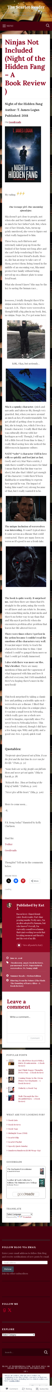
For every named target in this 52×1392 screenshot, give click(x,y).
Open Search (47, 26)
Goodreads (15, 122)
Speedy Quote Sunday (18, 1146)
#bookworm (16, 962)
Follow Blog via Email (19, 1247)
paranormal (16, 965)
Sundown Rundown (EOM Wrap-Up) (24, 1150)
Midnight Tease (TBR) (17, 1133)
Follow (7, 1269)
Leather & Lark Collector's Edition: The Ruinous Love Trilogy (22, 1181)
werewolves (16, 968)
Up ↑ (26, 1371)
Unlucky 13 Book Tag (27, 1088)
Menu (9, 25)
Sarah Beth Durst (14, 1171)
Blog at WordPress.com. (16, 1366)
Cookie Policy (14, 1380)
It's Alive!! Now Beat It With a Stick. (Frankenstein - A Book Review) (31, 1063)
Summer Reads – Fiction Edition (25, 975)
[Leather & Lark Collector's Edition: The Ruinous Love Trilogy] (42, 1186)
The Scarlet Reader (26, 7)
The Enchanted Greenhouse (19, 1169)
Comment (35, 1038)
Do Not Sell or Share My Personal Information (29, 1367)
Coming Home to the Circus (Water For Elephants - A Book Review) (30, 1080)
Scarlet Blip (13, 1137)
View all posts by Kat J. (32, 945)
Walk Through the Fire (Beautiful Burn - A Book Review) (29, 1099)
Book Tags (13, 1128)
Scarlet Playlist (15, 1141)
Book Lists (13, 1120)
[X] (9, 1310)
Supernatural (35, 965)
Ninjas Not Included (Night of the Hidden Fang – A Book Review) (25, 66)
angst (25, 962)
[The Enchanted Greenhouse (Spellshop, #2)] (42, 1174)
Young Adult (32, 968)
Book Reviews (36, 962)
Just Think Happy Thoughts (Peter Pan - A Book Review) (30, 1071)
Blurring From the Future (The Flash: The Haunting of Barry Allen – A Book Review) (27, 983)
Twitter (9, 844)
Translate (27, 1217)
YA (24, 968)
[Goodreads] (4, 1310)
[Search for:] (26, 1352)
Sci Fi (25, 965)
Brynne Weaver (13, 1185)
